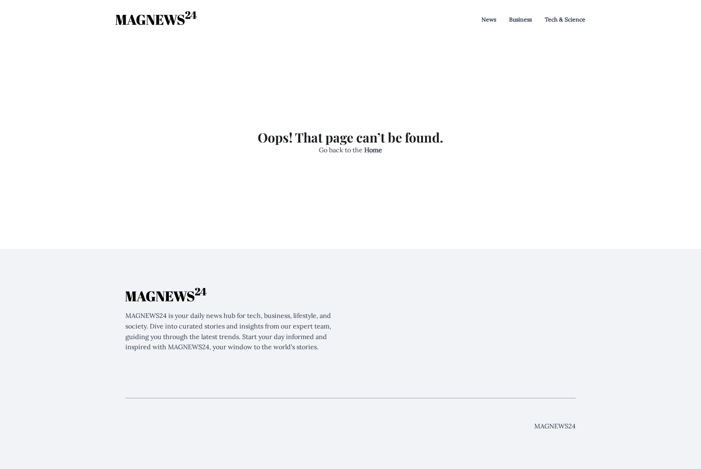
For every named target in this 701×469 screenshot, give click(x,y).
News (489, 19)
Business (520, 19)
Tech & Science (565, 19)
